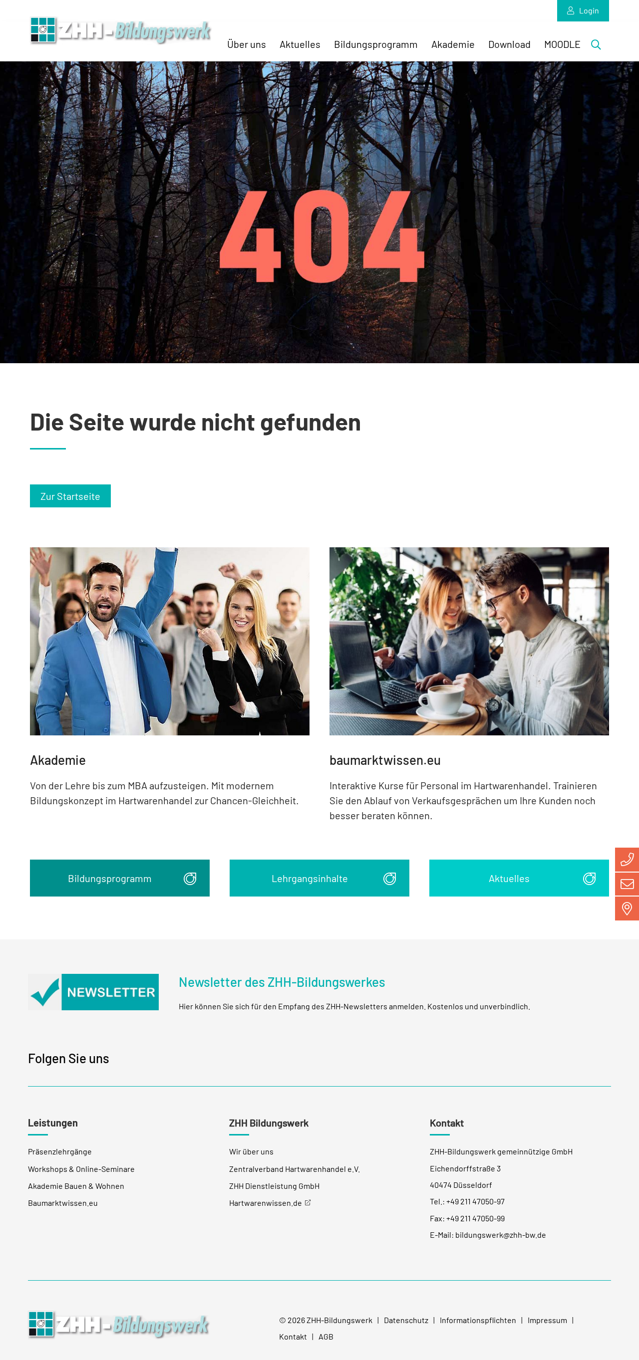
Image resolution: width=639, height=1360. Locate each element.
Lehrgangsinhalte (310, 878)
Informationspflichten (478, 1320)
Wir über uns (251, 1151)
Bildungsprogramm (376, 44)
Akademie (453, 44)
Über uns (246, 44)
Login (589, 10)
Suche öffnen (599, 46)
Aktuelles (300, 44)
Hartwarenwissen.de (265, 1202)
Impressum (547, 1320)
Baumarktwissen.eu (63, 1202)
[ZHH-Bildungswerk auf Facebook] (126, 1060)
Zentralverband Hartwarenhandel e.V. (294, 1168)
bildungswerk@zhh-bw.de (500, 1234)
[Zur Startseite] (121, 31)
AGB (326, 1336)
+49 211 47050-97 (475, 1201)
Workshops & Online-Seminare (81, 1168)
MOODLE (562, 44)
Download (509, 44)
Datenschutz (406, 1320)
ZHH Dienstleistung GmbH (274, 1185)
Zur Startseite (70, 496)
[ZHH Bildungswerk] (119, 1324)
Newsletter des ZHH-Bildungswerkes (282, 981)
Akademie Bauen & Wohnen (76, 1185)
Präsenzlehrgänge (60, 1151)
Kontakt (293, 1336)
